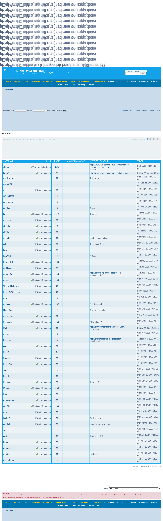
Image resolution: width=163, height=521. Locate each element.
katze (5, 214)
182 (57, 304)
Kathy (5, 328)
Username (8, 161)
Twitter (91, 85)
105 (57, 274)
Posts (57, 161)
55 (57, 244)
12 (57, 376)
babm (5, 442)
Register (17, 81)
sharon (6, 167)
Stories (133, 81)
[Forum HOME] (9, 73)
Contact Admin (99, 81)
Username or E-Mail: (8, 110)
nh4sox (6, 304)
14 (57, 352)
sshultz (6, 244)
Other (53, 139)
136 (57, 322)
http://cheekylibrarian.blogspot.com (105, 339)
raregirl (6, 280)
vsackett (7, 370)
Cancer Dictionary (78, 85)
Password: (30, 110)
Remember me (51, 110)
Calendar (137, 110)
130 (57, 406)
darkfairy (7, 268)
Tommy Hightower (11, 286)
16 (57, 238)
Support (125, 81)
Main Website (113, 81)
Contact (125, 110)
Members (144, 110)
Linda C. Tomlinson (11, 292)
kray (5, 250)
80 (57, 424)
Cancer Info (143, 81)
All (13, 139)
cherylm (6, 226)
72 (57, 286)
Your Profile (35, 81)
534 (57, 388)
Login (26, 81)
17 (57, 328)
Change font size (158, 89)
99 (57, 220)
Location (103, 161)
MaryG (6, 352)
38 (57, 364)
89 (57, 358)
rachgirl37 (7, 184)
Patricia (6, 358)
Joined (140, 161)
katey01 (6, 173)
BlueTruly (7, 256)
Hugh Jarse (8, 310)
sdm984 (6, 406)
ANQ (5, 436)
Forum (8, 81)
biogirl (6, 376)
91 (57, 268)
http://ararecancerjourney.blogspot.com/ (107, 327)
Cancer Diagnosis (76, 161)
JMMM (6, 232)
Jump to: (106, 488)
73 (158, 139)
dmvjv (6, 298)
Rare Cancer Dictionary (136, 71)
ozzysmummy (9, 316)
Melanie (6, 382)
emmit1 (6, 238)
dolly (5, 190)
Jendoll (6, 424)
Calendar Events (84, 81)
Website (94, 161)
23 (57, 442)
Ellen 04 (7, 388)
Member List (48, 81)
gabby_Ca (7, 274)
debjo (5, 412)
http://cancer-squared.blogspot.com (105, 273)
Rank (48, 161)
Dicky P (6, 418)
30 (57, 448)
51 (57, 250)
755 (57, 262)
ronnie (6, 454)
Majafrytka (8, 322)
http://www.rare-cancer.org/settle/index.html (109, 173)
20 (57, 173)
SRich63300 (8, 196)
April (5, 346)
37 (57, 316)
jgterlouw (7, 208)
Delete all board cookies (137, 510)
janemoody (8, 202)
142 (57, 214)
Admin (72, 81)
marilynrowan (9, 178)
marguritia (7, 334)
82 (57, 418)
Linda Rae (7, 364)
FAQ (131, 110)
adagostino (8, 448)
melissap (7, 220)
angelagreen (8, 400)
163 (57, 280)
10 (57, 178)
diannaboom (8, 460)
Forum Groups (61, 81)
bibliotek (7, 340)
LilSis (5, 394)
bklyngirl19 (8, 262)
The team (127, 510)
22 (57, 232)
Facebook (100, 85)
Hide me (60, 110)
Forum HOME (9, 89)
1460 (57, 167)
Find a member (7, 139)
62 (57, 190)
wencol (6, 430)
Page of (142, 139)
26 (57, 346)
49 (57, 226)
